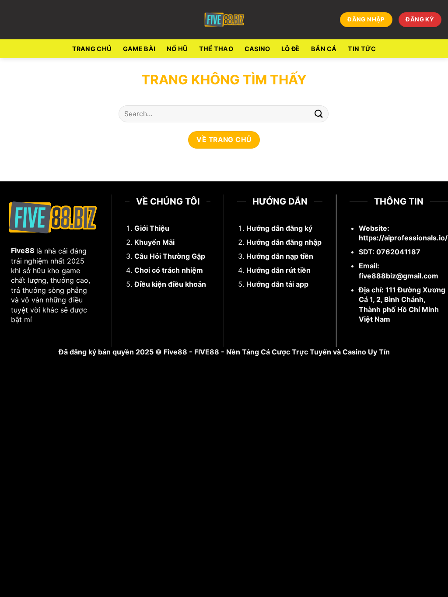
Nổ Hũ (177, 48)
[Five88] (224, 19)
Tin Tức (362, 48)
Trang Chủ (92, 48)
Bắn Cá (324, 48)
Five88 (23, 250)
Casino (257, 48)
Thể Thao (216, 48)
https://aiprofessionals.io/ (403, 237)
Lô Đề (290, 48)
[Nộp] (319, 113)
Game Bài (139, 48)
